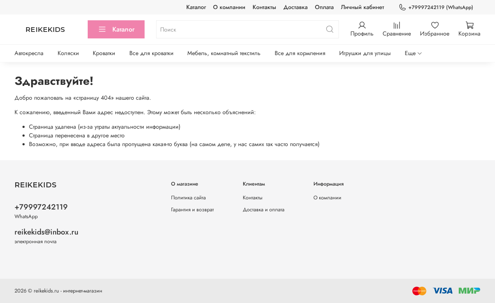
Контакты (264, 7)
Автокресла (28, 53)
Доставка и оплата (263, 209)
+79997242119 (41, 207)
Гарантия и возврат (192, 209)
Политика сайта (188, 197)
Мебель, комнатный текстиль (224, 53)
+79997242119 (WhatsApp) (440, 7)
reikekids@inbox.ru (46, 232)
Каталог (196, 7)
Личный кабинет (362, 7)
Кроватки (104, 53)
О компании (229, 7)
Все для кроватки (151, 53)
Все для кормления (300, 53)
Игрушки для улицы (365, 53)
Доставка (295, 7)
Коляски (68, 53)
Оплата (324, 7)
